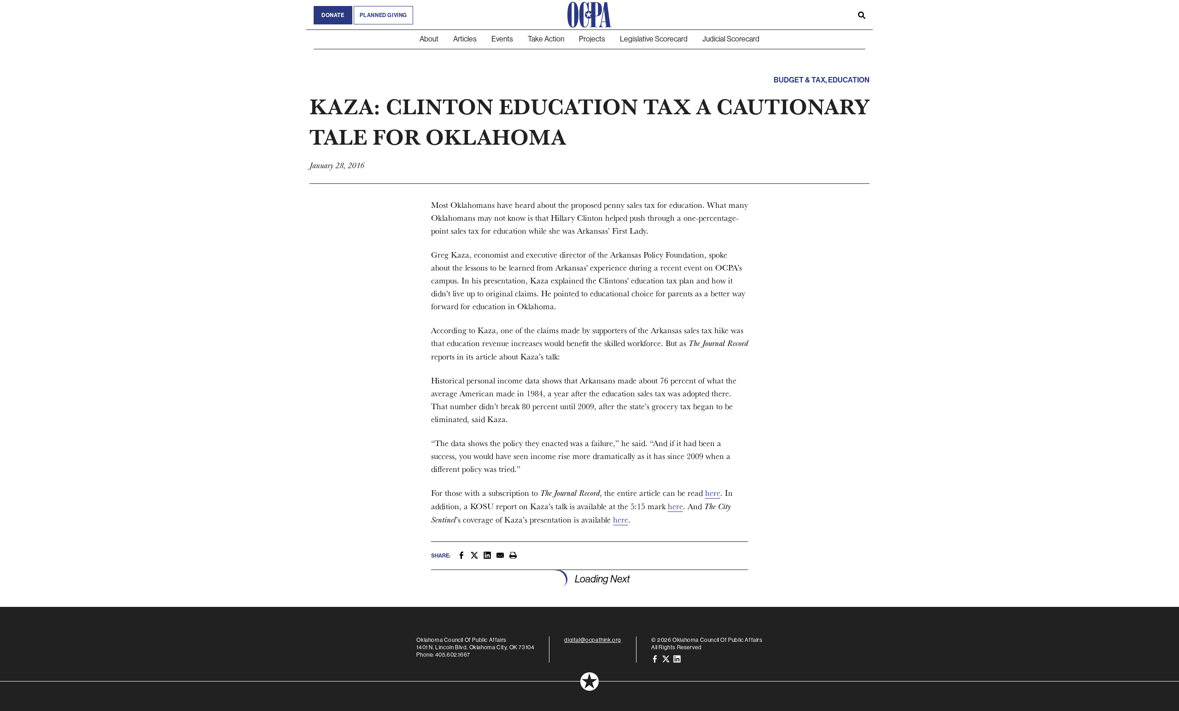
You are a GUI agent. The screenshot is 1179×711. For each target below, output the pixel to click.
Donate (332, 15)
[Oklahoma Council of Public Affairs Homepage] (589, 15)
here (712, 493)
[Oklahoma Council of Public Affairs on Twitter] (666, 658)
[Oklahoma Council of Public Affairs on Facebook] (655, 658)
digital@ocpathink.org (592, 640)
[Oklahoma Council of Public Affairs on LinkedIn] (677, 658)
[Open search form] (861, 14)
